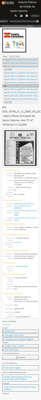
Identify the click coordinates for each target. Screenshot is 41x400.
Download (21, 357)
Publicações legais (22, 266)
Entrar (35, 16)
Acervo (5, 56)
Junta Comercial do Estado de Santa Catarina (19, 388)
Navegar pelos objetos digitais (19, 339)
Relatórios (10, 331)
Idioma (21, 16)
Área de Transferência (15, 16)
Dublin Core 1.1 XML (14, 346)
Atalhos (26, 16)
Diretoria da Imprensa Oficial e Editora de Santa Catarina (17, 378)
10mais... (8, 70)
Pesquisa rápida (14, 56)
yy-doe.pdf (17, 242)
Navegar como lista (14, 335)
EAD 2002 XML (11, 349)
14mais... (8, 102)
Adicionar (8, 325)
